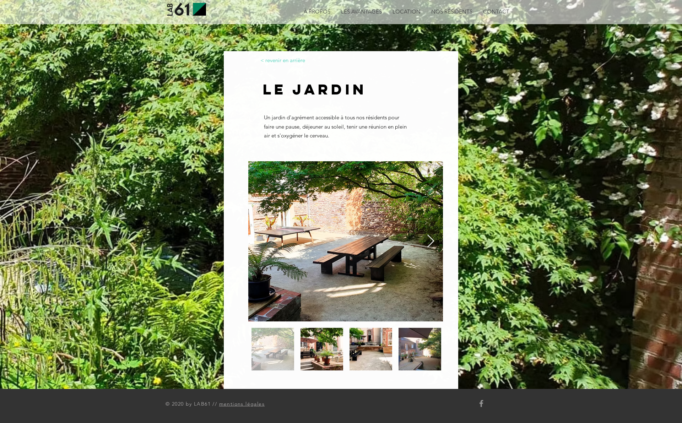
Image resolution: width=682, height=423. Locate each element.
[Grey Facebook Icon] (481, 403)
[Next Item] (431, 241)
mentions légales (242, 404)
